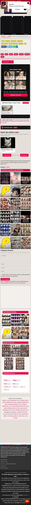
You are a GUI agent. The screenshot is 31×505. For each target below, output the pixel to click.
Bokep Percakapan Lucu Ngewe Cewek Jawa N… (6, 322)
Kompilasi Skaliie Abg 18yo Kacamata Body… (15, 353)
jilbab (6, 389)
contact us (26, 495)
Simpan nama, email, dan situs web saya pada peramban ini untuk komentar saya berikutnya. (15, 275)
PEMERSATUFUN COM (22, 410)
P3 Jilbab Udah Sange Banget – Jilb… (5, 220)
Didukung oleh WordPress (11, 472)
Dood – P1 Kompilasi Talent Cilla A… (5, 194)
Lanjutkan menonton (15, 95)
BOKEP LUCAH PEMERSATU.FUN (11, 400)
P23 (2, 54)
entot (15, 386)
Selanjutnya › (24, 155)
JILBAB (7, 167)
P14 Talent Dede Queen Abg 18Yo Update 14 (5, 233)
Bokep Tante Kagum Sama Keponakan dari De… (24, 336)
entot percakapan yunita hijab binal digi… (24, 354)
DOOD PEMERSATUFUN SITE (20, 406)
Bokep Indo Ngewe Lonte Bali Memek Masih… (26, 194)
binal (16, 384)
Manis (11, 54)
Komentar (21, 116)
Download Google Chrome (14, 414)
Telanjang (27, 54)
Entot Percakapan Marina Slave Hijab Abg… (20, 367)
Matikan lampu (12, 116)
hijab (16, 380)
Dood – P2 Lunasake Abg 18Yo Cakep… (15, 194)
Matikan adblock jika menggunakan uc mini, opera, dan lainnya (16, 416)
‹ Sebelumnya (6, 155)
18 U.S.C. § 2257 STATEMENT (8, 464)
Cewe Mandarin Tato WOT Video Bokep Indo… (24, 323)
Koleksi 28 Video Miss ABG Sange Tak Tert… (15, 233)
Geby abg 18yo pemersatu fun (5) (6, 336)
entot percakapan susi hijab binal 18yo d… (8, 367)
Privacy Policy (4, 462)
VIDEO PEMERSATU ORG (9, 402)
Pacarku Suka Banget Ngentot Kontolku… (25, 182)
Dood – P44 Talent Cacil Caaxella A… (15, 182)
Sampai (21, 54)
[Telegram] (17, 47)
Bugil (2, 57)
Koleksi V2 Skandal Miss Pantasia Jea (26, 220)
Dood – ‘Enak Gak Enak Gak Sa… (5, 207)
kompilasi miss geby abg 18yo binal (15, 336)
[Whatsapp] (14, 47)
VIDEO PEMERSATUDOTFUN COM (13, 408)
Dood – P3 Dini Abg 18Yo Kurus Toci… (26, 233)
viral (7, 380)
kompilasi (7, 386)
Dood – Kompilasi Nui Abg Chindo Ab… (15, 220)
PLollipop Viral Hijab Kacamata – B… (26, 207)
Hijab (6, 54)
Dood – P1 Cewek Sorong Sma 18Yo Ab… (5, 182)
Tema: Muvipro (22, 472)
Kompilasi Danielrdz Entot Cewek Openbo (15, 207)
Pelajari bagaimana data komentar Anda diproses (13, 283)
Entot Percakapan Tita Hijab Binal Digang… (6, 354)
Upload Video (4, 459)
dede (7, 384)
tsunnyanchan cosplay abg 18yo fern (15, 323)
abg (23, 386)
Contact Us (3, 466)
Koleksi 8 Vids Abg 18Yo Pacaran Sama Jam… (5, 246)
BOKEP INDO (24, 400)
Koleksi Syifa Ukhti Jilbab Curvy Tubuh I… (15, 246)
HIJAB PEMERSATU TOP (14, 404)
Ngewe (16, 54)
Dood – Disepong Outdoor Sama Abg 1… (26, 246)
